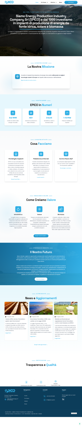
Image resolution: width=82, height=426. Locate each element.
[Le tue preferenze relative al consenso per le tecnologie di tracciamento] (80, 424)
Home (36, 2)
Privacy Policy (74, 413)
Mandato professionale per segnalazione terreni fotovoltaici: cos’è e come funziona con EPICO (64, 321)
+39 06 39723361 (50, 396)
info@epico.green (50, 400)
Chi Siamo (43, 2)
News (60, 2)
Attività (53, 2)
